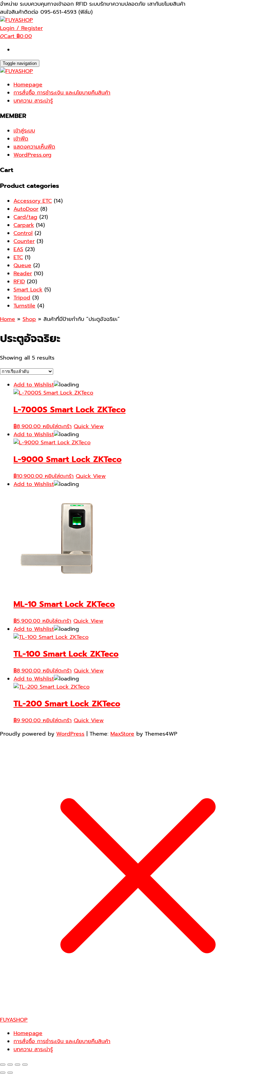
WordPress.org (32, 155)
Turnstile (24, 306)
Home (7, 319)
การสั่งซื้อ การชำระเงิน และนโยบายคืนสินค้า (61, 93)
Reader (22, 274)
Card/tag (25, 217)
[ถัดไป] (10, 1073)
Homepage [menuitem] (27, 1033)
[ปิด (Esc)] (25, 1065)
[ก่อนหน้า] (2, 1073)
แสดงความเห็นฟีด (34, 147)
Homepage (27, 85)
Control (23, 233)
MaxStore (122, 734)
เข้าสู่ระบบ (24, 131)
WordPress (70, 734)
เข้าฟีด (20, 139)
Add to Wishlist (33, 385)
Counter (24, 241)
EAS (18, 249)
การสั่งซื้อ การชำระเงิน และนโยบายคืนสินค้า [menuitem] (61, 1041)
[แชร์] (17, 1065)
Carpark (23, 225)
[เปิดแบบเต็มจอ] (10, 1065)
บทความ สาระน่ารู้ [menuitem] (33, 1049)
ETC (18, 257)
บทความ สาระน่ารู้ (33, 101)
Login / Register (21, 28)
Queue (22, 265)
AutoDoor (25, 209)
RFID (19, 282)
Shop (29, 319)
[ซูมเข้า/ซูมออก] (2, 1065)
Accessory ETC (32, 201)
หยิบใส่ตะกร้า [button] (57, 426)
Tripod (21, 298)
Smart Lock (27, 290)
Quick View (89, 426)
